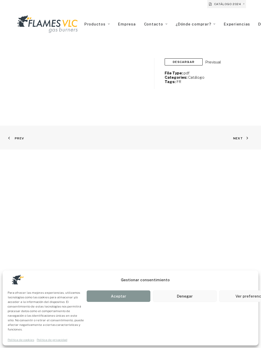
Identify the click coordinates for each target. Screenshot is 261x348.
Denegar (185, 296)
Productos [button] (95, 24)
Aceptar (118, 296)
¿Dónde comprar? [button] (193, 24)
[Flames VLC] (47, 24)
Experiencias (237, 24)
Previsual (213, 62)
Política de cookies (21, 340)
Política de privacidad (52, 340)
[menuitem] (226, 4)
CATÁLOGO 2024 (227, 4)
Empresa (127, 24)
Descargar (183, 62)
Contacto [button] (153, 24)
